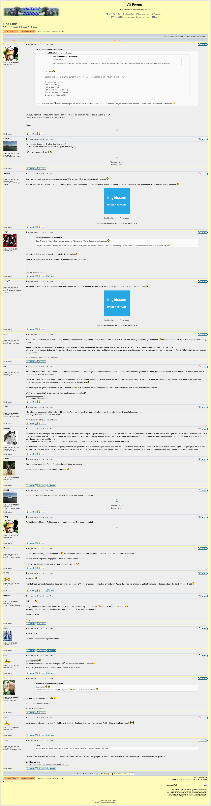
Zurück (15, 27)
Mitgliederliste (129, 14)
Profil (114, 17)
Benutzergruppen (144, 14)
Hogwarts (42, 398)
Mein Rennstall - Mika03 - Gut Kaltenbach (42, 358)
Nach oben (7, 134)
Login (156, 17)
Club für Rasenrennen (34, 272)
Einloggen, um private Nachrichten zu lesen (135, 17)
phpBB (101, 801)
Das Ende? (11, 24)
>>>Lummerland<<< (42, 704)
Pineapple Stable (117, 162)
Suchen (118, 14)
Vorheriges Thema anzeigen (174, 36)
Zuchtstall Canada (111, 218)
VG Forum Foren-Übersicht (48, 32)
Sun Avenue (124, 218)
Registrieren (158, 14)
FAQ (110, 14)
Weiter (35, 27)
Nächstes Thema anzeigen (197, 36)
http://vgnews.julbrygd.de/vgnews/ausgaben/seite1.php (47, 765)
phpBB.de (113, 802)
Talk (62, 32)
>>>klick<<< (39, 709)
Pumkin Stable (117, 165)
